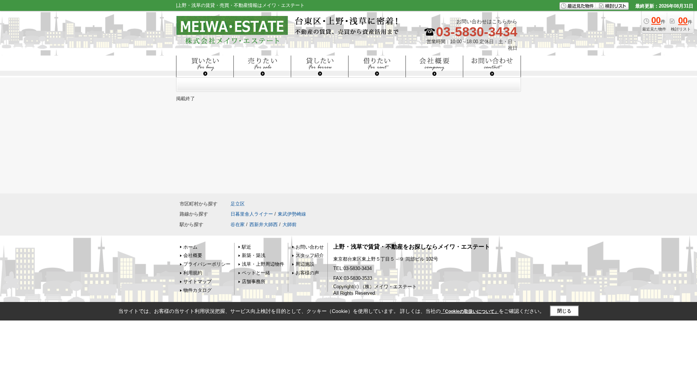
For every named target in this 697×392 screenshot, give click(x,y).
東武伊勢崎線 (292, 214)
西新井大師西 (263, 224)
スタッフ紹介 (309, 255)
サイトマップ (197, 281)
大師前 (289, 224)
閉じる (564, 311)
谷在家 (238, 224)
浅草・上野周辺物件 (263, 264)
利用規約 (192, 272)
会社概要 (192, 255)
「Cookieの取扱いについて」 (470, 311)
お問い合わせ (309, 247)
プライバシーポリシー (207, 264)
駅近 (246, 247)
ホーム (190, 247)
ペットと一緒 (256, 272)
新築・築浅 (253, 255)
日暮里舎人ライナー (252, 214)
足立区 (238, 204)
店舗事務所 (253, 281)
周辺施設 (304, 264)
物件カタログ (197, 290)
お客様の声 (307, 272)
